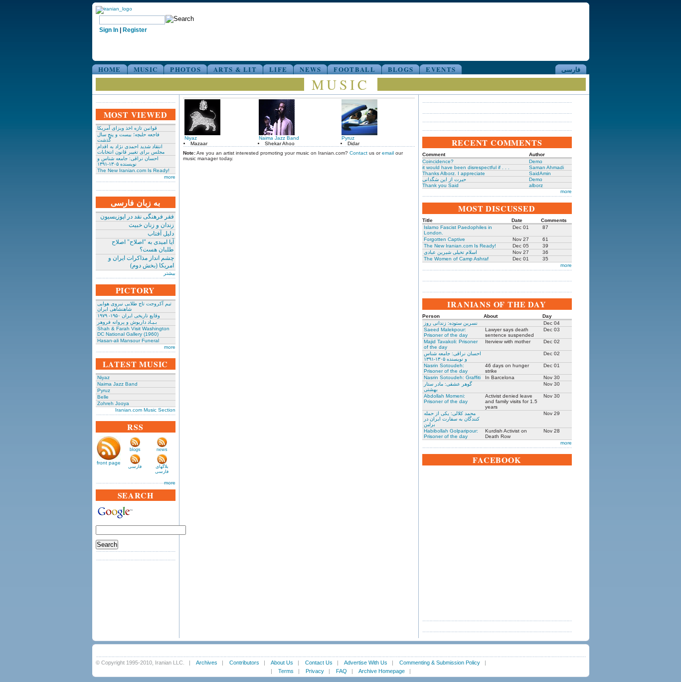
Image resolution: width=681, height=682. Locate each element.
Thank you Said (440, 185)
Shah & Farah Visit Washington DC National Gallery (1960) (133, 331)
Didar (353, 143)
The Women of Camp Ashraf (456, 258)
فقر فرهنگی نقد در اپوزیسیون (137, 216)
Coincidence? (438, 161)
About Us (282, 663)
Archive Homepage (381, 671)
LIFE (278, 69)
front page (109, 462)
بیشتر (169, 273)
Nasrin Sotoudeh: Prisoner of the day (446, 368)
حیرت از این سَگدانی (444, 179)
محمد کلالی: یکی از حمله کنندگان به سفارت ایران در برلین (452, 419)
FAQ (341, 671)
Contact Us (319, 663)
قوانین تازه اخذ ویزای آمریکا (127, 128)
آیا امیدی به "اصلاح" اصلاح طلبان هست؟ (143, 245)
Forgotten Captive (444, 239)
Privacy (315, 671)
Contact (358, 153)
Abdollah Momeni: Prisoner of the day (446, 398)
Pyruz (103, 390)
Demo (535, 161)
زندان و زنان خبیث (151, 225)
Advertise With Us (365, 663)
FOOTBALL (354, 69)
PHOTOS (185, 69)
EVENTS (441, 69)
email (388, 153)
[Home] (114, 8)
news (162, 449)
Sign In (108, 29)
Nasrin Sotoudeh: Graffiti (452, 377)
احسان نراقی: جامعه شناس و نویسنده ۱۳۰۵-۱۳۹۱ (128, 161)
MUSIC (146, 69)
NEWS (310, 69)
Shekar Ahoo (280, 143)
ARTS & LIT (235, 69)
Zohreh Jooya (113, 403)
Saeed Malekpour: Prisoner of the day (446, 332)
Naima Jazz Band (117, 384)
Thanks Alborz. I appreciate (453, 173)
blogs (135, 449)
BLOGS (401, 69)
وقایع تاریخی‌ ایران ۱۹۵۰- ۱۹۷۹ (128, 315)
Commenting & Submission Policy (439, 663)
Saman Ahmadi (546, 167)
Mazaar (198, 143)
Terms (286, 671)
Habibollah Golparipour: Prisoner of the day (451, 433)
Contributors (244, 663)
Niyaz (103, 377)
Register (135, 29)
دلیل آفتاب (161, 233)
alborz (536, 185)
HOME (109, 69)
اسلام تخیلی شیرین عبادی (450, 252)
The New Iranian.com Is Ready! (133, 170)
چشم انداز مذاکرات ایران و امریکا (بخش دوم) (141, 261)
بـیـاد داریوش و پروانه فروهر (127, 322)
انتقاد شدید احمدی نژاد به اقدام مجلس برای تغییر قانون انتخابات (131, 149)
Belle (103, 397)
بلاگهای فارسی (162, 469)
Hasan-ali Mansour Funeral (128, 340)
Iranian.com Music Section (145, 410)
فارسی (570, 69)
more (169, 177)
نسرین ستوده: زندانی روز (451, 323)
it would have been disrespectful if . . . (466, 167)
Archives (206, 663)
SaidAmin (540, 173)
